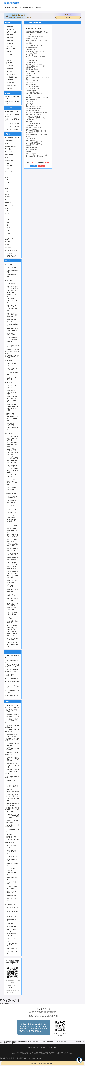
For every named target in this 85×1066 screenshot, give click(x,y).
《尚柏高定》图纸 (10, 40)
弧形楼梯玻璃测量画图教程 (12, 275)
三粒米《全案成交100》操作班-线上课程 (12, 346)
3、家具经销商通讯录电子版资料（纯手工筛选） (12, 670)
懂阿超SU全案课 (9, 414)
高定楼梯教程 (8, 264)
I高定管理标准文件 (10, 842)
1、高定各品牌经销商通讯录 (12, 661)
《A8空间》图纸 (9, 82)
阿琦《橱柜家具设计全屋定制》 (12, 386)
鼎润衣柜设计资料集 (12, 926)
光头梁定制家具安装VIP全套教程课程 (12, 497)
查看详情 (34, 166)
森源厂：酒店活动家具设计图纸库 (12, 115)
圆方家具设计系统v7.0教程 (11, 520)
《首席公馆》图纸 (10, 74)
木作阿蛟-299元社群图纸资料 (12, 320)
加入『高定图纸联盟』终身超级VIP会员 (46, 1047)
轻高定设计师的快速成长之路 (12, 622)
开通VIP (68, 17)
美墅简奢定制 (8, 233)
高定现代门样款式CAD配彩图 (11, 930)
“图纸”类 (7, 134)
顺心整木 (7, 242)
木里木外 (7, 180)
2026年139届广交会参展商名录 (12, 102)
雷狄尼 (7, 174)
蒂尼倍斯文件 (10, 923)
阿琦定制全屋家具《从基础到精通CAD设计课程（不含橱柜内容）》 (12, 407)
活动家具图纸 (8, 108)
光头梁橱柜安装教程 (12, 512)
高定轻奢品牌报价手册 (11, 250)
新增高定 (7, 22)
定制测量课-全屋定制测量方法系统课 (12, 334)
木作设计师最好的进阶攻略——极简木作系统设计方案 (12, 633)
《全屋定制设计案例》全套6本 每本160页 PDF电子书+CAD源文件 (12, 815)
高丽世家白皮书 (11, 938)
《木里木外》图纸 (10, 66)
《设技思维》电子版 (10, 837)
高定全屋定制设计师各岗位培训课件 (12, 887)
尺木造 (7, 216)
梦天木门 (7, 236)
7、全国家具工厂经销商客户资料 (12, 686)
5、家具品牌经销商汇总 (11, 678)
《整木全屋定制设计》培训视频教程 (12, 488)
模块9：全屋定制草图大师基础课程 (12, 576)
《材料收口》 (8, 834)
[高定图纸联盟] (11, 3)
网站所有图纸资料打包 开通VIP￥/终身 (42, 1063)
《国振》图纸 (8, 46)
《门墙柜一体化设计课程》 (12, 373)
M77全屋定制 (8, 149)
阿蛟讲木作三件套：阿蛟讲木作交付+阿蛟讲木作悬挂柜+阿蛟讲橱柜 (12, 307)
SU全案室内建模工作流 (12, 428)
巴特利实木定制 (9, 160)
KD (6, 199)
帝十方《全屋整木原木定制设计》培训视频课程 (12, 444)
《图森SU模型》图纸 (10, 85)
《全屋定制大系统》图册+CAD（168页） (11, 821)
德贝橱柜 (7, 197)
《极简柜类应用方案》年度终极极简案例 (12, 753)
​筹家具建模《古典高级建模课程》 (12, 475)
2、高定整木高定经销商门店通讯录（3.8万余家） (12, 665)
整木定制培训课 (9, 433)
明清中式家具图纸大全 (12, 912)
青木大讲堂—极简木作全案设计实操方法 (12, 639)
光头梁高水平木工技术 (12, 506)
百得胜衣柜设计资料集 (12, 920)
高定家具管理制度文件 (12, 873)
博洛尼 (7, 163)
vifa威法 (7, 157)
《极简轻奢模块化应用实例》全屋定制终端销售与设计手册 (12, 765)
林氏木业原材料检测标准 (12, 899)
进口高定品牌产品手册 (12, 944)
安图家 (7, 208)
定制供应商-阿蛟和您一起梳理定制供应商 (12, 329)
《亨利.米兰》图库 (10, 49)
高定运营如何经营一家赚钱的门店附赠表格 (12, 851)
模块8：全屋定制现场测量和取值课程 (12, 581)
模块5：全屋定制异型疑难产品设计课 (12, 595)
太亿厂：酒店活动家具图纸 (12, 126)
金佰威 (7, 222)
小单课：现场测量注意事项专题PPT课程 (12, 545)
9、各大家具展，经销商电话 (12, 696)
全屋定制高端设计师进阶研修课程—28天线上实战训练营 (12, 627)
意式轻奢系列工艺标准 (12, 952)
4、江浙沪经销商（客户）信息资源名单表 (12, 675)
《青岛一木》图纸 (10, 37)
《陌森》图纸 (8, 60)
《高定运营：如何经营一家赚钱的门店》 (12, 777)
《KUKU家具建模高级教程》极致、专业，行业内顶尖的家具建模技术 (12, 481)
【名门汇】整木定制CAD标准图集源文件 (12, 826)
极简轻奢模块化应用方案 (12, 860)
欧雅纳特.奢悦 (9, 239)
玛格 (6, 177)
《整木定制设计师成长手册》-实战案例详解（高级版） (12, 720)
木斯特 (7, 183)
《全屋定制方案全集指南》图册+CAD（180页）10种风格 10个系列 (12, 809)
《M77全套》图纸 (10, 80)
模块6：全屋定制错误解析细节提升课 (12, 590)
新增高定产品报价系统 (11, 256)
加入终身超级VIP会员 (26, 7)
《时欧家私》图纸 (10, 26)
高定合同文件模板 (11, 895)
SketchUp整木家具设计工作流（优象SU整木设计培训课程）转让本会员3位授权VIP (12, 459)
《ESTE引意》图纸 (10, 29)
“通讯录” (7, 652)
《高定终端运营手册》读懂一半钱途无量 (12, 744)
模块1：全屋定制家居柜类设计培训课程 (12, 613)
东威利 (7, 168)
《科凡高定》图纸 (10, 35)
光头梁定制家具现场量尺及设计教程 (12, 501)
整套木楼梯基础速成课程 (12, 271)
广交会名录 (8, 93)
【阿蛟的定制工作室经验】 (12, 325)
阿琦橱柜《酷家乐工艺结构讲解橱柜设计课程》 (12, 392)
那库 (6, 185)
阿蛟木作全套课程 (10, 280)
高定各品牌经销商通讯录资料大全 (12, 656)
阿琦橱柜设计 (8, 383)
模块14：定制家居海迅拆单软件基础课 (12, 554)
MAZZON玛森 (9, 205)
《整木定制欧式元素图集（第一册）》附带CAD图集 (12, 790)
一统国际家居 (8, 247)
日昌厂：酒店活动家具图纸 (12, 123)
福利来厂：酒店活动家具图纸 (12, 120)
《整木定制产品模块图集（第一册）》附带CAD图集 (12, 795)
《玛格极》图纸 (9, 68)
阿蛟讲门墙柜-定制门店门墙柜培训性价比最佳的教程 (12, 314)
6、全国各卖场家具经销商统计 (12, 682)
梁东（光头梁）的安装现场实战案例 (12, 516)
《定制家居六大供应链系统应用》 (12, 739)
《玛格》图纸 (8, 71)
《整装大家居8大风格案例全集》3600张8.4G (12, 804)
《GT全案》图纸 (9, 57)
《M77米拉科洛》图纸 (11, 77)
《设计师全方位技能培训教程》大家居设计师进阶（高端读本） (12, 771)
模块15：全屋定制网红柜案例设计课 (12, 549)
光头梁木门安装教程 (12, 510)
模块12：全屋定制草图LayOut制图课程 (12, 563)
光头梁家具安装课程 (10, 493)
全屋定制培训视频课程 (11, 525)
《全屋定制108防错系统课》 (12, 364)
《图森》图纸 (8, 88)
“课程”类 (7, 260)
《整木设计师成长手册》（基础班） (11, 710)
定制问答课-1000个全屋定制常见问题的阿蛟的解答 (12, 339)
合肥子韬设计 (8, 360)
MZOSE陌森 (8, 152)
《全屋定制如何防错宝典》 (12, 840)
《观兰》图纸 (8, 51)
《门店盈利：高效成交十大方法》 (12, 781)
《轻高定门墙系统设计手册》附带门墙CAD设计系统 (12, 706)
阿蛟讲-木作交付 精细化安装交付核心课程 (12, 300)
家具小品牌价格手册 (10, 253)
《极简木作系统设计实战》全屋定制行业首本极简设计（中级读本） (12, 758)
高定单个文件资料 (10, 904)
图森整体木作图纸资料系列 (12, 137)
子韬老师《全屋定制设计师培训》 (12, 369)
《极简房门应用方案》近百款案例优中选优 (12, 749)
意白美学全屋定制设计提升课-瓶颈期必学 (12, 356)
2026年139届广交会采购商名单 (12, 97)
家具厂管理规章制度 (12, 948)
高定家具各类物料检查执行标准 (12, 892)
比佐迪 (7, 213)
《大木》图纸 (8, 54)
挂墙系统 (9, 941)
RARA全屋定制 (9, 154)
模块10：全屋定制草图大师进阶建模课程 (12, 572)
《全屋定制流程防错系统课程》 (12, 378)
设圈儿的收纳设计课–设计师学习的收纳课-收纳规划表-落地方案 (12, 351)
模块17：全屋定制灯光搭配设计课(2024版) (12, 530)
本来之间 (7, 211)
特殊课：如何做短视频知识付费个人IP (12, 540)
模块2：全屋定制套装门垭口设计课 (12, 608)
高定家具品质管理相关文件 (12, 878)
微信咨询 (42, 166)
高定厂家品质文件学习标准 (12, 882)
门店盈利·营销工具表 (12, 856)
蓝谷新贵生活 (8, 171)
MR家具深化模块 (11, 916)
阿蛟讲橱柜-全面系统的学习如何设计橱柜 (12, 287)
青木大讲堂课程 (9, 618)
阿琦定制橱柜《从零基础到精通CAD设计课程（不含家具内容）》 (12, 399)
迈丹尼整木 (8, 228)
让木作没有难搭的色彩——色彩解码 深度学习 (12, 644)
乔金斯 (7, 188)
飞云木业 (7, 219)
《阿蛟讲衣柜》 (11, 283)
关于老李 (38, 7)
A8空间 (7, 143)
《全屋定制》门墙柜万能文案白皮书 (12, 799)
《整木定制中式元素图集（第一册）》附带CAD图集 (12, 786)
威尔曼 (7, 194)
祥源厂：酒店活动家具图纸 (12, 129)
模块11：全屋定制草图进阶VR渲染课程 (12, 567)
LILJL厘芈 (8, 202)
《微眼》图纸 (8, 63)
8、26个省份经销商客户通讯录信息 (12, 691)
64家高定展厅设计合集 (12, 908)
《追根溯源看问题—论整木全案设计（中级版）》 (12, 735)
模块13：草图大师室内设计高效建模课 (12, 558)
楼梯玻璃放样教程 (11, 267)
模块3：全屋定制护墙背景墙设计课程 (12, 604)
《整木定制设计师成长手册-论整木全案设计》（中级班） (12, 715)
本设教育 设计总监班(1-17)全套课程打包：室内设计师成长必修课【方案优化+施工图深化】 (12, 468)
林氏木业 (7, 225)
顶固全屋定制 (8, 166)
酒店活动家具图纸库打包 (11, 111)
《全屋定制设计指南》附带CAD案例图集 (12, 730)
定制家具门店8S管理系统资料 (12, 869)
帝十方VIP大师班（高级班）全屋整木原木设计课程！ (12, 438)
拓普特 (7, 191)
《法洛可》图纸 (9, 43)
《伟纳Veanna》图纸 (10, 32)
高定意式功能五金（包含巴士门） (11, 934)
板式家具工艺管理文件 (12, 864)
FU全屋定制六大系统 (10, 146)
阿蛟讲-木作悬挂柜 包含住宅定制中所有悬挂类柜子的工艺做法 (12, 293)
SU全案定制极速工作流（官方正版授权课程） (12, 418)
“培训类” (7, 701)
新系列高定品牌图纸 (11, 7)
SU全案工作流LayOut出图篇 (10, 424)
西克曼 (7, 244)
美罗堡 (7, 230)
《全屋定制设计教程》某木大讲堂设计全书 (12, 726)
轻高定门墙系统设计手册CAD (12, 846)
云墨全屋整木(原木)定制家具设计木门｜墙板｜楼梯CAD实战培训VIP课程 (12, 451)
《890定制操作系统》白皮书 (12, 830)
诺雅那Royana (9, 140)
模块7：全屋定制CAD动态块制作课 (11, 586)
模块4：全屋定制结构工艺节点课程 (12, 599)
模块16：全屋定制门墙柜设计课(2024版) (12, 535)
